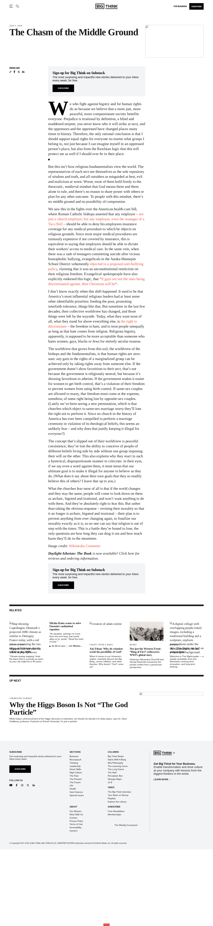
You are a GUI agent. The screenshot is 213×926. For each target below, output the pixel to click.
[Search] (17, 6)
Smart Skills (75, 769)
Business (74, 756)
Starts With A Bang (101, 645)
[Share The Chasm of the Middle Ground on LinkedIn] (23, 71)
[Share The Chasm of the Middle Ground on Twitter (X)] (18, 71)
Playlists (112, 798)
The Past (74, 776)
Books (133, 645)
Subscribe (196, 6)
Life (71, 785)
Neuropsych (75, 759)
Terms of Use (76, 824)
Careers (73, 830)
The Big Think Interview (119, 792)
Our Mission (75, 811)
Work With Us (76, 814)
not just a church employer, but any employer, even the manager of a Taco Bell (96, 219)
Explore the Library (117, 801)
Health (73, 788)
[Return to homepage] (106, 6)
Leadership (75, 766)
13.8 (110, 782)
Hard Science (76, 792)
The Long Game (116, 769)
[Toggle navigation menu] (11, 6)
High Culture (76, 772)
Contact (73, 818)
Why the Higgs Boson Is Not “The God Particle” (68, 708)
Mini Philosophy (115, 763)
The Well (112, 772)
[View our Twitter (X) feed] (28, 785)
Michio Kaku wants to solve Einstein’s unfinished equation (65, 626)
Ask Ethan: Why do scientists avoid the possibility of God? (106, 650)
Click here (126, 553)
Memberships (114, 814)
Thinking (74, 763)
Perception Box (115, 776)
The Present (76, 779)
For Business (180, 6)
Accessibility (75, 827)
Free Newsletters (116, 811)
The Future (75, 782)
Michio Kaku (79, 646)
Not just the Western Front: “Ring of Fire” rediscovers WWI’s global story (145, 651)
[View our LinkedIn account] (33, 785)
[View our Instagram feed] (22, 785)
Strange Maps (115, 779)
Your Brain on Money (118, 795)
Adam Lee (14, 67)
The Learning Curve (118, 766)
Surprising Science (20, 698)
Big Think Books (116, 756)
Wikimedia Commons (84, 546)
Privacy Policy (76, 821)
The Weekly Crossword (125, 825)
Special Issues (77, 795)
